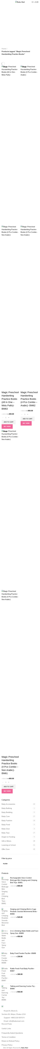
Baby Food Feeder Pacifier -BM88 (23, 953)
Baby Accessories (8, 804)
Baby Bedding (7, 812)
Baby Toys (5, 833)
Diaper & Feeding (8, 837)
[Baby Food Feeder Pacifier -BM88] (5, 958)
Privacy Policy (7, 1045)
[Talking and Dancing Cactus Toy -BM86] (5, 993)
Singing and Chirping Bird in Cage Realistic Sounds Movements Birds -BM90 (24, 911)
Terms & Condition (9, 1037)
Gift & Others (6, 841)
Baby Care (6, 816)
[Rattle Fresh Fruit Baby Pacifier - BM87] (5, 974)
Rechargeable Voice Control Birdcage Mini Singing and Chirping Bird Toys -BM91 (23, 880)
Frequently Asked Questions (12, 1033)
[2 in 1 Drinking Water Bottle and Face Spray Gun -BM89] (5, 939)
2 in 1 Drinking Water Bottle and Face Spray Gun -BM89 (24, 932)
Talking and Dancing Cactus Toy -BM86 (23, 987)
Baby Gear (6, 829)
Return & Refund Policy (10, 1041)
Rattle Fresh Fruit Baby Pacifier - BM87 (22, 970)
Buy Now (7, 426)
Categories (8, 24)
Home (4, 49)
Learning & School (9, 845)
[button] (9, 422)
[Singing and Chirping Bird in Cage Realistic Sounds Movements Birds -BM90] (5, 917)
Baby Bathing (7, 808)
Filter (5, 863)
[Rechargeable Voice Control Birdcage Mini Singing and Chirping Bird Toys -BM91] (5, 891)
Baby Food (6, 825)
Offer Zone (6, 849)
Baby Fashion (7, 820)
